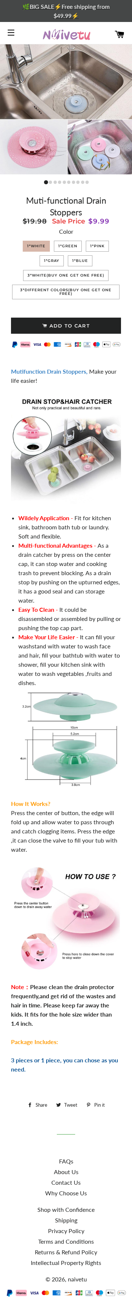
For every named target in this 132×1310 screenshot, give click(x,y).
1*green (67, 246)
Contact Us (66, 1182)
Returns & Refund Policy (66, 1251)
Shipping (66, 1220)
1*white (36, 246)
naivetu (77, 1279)
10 (86, 182)
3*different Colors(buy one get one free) (65, 292)
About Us (66, 1171)
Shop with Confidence (66, 1209)
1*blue (80, 260)
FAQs (66, 1161)
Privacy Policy (66, 1230)
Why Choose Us (66, 1192)
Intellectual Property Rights (66, 1262)
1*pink (97, 246)
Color (66, 231)
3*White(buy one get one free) (65, 275)
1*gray (51, 260)
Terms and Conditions (66, 1241)
